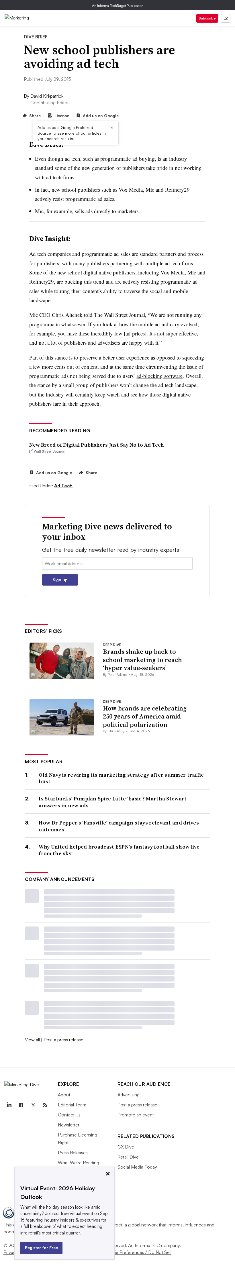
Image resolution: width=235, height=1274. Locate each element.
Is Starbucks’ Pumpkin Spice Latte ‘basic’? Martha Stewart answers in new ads (113, 802)
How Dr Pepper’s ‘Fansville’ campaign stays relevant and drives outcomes (119, 826)
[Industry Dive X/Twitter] (33, 1105)
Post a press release (63, 1040)
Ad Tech (63, 485)
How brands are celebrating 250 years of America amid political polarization (145, 716)
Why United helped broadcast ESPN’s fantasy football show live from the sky (119, 850)
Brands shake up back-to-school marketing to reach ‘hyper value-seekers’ (142, 659)
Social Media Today (137, 1167)
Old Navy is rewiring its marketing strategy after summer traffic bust (121, 778)
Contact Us (69, 1115)
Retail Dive (128, 1157)
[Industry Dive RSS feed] (45, 1105)
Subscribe (207, 18)
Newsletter (68, 1125)
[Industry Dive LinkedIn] (9, 1105)
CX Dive (125, 1147)
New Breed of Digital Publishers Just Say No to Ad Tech (96, 444)
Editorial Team (72, 1105)
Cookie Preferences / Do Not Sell (137, 1252)
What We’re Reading (78, 1162)
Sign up (60, 579)
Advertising (128, 1095)
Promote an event (135, 1115)
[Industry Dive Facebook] (21, 1105)
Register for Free (41, 1247)
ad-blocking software (159, 375)
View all (32, 1040)
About (64, 1095)
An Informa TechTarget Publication (117, 5)
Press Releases (73, 1152)
